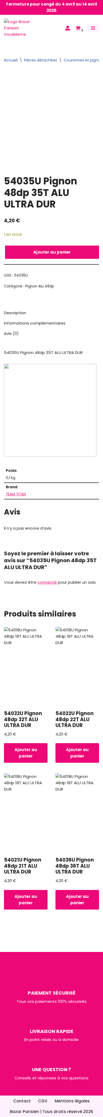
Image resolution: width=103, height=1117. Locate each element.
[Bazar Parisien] (20, 28)
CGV (42, 1101)
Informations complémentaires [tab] (34, 323)
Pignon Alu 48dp (39, 286)
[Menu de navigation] (93, 28)
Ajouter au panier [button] (26, 753)
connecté (47, 582)
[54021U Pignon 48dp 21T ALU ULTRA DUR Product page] (25, 813)
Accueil (10, 60)
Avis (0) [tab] (11, 333)
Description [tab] (15, 313)
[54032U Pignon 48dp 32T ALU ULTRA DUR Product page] (25, 666)
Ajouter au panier (52, 252)
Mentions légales (72, 1101)
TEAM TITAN (16, 494)
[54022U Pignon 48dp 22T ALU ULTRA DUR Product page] (77, 666)
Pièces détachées (40, 60)
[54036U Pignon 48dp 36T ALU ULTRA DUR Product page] (77, 813)
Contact (22, 1101)
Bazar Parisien (24, 1111)
